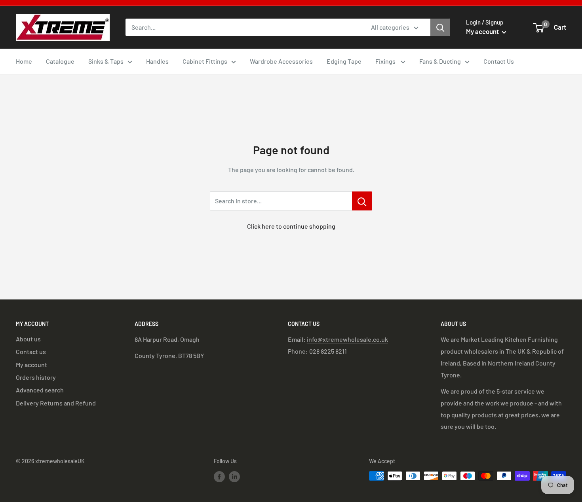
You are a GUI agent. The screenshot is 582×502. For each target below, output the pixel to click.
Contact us (31, 351)
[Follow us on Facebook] (219, 476)
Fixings (386, 61)
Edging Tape (344, 61)
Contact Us (498, 61)
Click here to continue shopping (291, 226)
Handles (157, 61)
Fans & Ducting (440, 61)
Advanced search (40, 390)
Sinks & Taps (106, 61)
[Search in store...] (362, 200)
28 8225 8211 (330, 351)
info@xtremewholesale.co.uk (347, 339)
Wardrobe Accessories (281, 61)
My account (483, 31)
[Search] (440, 27)
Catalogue (60, 61)
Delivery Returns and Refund (56, 403)
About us (28, 339)
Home (24, 61)
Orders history (36, 377)
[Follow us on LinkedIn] (234, 476)
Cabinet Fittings (205, 61)
